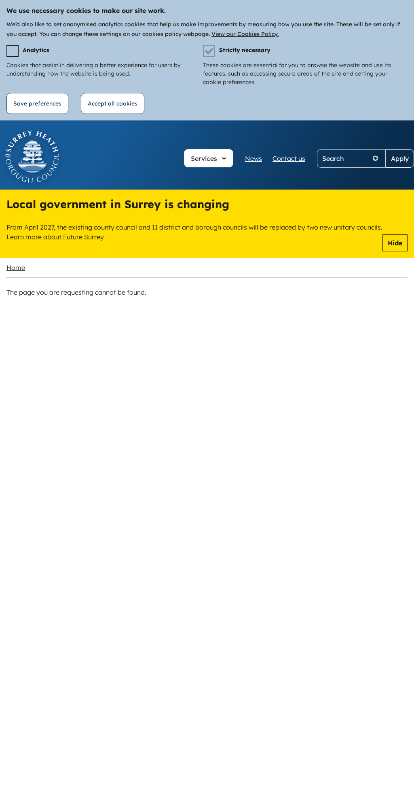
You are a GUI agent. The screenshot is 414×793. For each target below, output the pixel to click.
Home (15, 268)
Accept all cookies (112, 103)
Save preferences (37, 103)
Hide (395, 243)
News (253, 158)
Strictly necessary (244, 50)
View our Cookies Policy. (245, 34)
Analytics (36, 50)
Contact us (288, 158)
